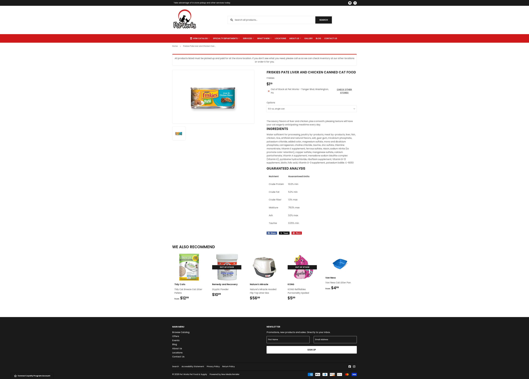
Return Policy (228, 366)
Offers (175, 336)
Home (175, 46)
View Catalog (200, 38)
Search (325, 19)
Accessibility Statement (193, 366)
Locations (280, 38)
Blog (318, 38)
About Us (294, 38)
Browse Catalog (180, 332)
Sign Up (311, 349)
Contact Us (330, 38)
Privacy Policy (213, 366)
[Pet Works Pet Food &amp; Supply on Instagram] (354, 366)
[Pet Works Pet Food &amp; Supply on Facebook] (350, 366)
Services (247, 38)
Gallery (308, 38)
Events (176, 340)
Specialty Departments (225, 38)
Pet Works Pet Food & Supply (193, 374)
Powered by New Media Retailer (224, 374)
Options (271, 102)
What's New (263, 38)
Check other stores (344, 91)
